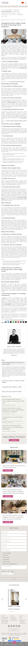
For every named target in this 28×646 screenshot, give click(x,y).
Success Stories (13, 620)
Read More (8, 470)
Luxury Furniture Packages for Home (17, 81)
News (6, 16)
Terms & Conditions (22, 634)
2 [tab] (12, 611)
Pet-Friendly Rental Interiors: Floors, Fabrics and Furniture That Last (13, 401)
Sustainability (20, 14)
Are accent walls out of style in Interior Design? (13, 381)
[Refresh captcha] (12, 572)
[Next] (26, 599)
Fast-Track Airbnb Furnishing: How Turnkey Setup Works (14, 466)
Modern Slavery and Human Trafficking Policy (23, 622)
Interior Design (10, 120)
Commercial (12, 12)
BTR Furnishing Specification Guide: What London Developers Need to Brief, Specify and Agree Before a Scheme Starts (13, 491)
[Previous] (2, 599)
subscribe (14, 440)
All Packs (3, 615)
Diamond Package (4, 620)
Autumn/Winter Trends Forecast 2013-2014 (15, 319)
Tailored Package (4, 621)
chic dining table (23, 67)
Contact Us (12, 635)
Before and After (4, 14)
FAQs (21, 618)
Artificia (15, 120)
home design (24, 117)
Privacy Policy (10, 634)
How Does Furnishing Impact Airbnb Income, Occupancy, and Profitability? (12, 427)
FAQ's (15, 634)
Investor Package (4, 617)
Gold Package (4, 618)
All (1, 9)
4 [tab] (16, 611)
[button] (14, 638)
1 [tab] (10, 611)
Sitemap (18, 635)
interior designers (12, 101)
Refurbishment (16, 11)
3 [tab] (14, 611)
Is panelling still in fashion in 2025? (12, 387)
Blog (5, 6)
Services (12, 615)
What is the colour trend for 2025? (12, 391)
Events (18, 12)
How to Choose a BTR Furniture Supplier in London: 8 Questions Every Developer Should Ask (13, 517)
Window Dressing (5, 12)
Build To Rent (16, 9)
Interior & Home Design (12, 6)
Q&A (2, 16)
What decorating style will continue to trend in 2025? (13, 363)
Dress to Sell (13, 14)
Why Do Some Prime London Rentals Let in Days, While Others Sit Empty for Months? (13, 410)
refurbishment (8, 303)
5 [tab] (18, 611)
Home (2, 6)
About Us (21, 615)
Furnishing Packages (8, 9)
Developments (13, 618)
